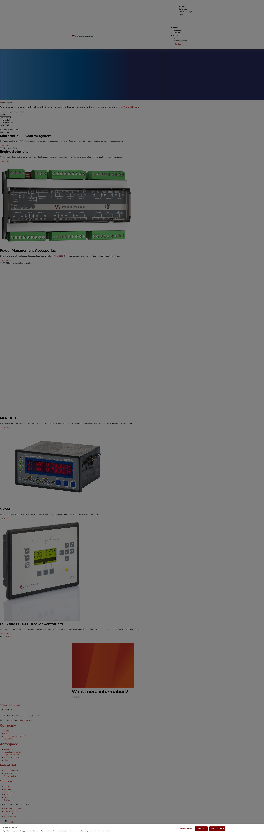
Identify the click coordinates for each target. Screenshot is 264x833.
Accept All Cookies (217, 828)
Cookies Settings (186, 828)
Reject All (201, 828)
